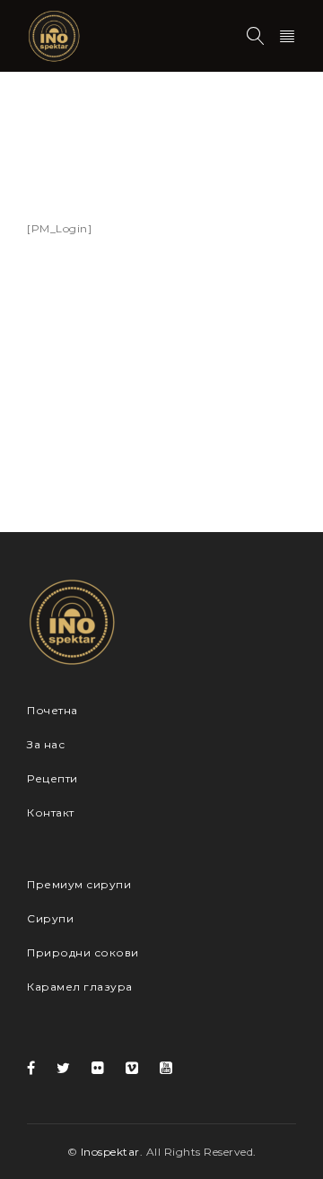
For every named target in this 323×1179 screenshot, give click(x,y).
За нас (46, 744)
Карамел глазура (80, 986)
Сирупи (50, 918)
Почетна (52, 134)
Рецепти (52, 778)
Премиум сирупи (79, 884)
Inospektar (110, 1151)
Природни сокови (83, 952)
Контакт (50, 812)
